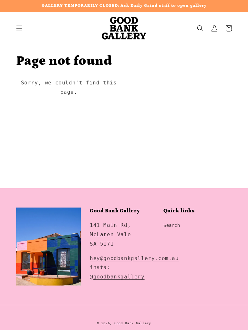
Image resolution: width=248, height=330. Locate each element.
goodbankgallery (119, 277)
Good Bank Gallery (132, 323)
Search (171, 225)
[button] (19, 28)
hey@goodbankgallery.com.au (134, 258)
